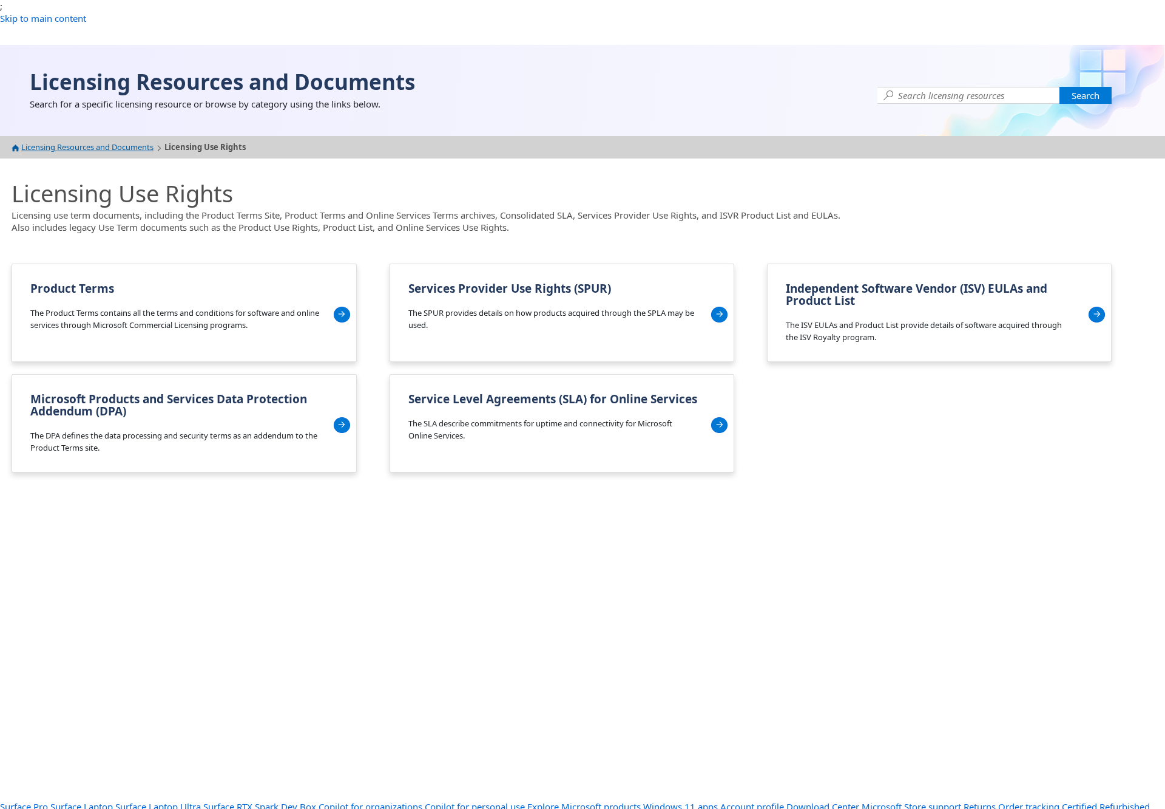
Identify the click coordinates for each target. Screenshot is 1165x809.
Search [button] (1085, 95)
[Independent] (1097, 315)
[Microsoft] (342, 425)
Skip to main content (43, 18)
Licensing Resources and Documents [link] (222, 81)
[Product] (342, 315)
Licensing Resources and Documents (87, 147)
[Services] (719, 315)
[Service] (719, 425)
